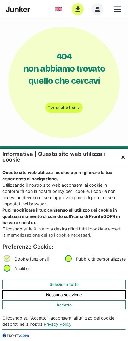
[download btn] (78, 9)
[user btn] (97, 9)
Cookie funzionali (31, 258)
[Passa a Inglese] (59, 9)
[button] (118, 9)
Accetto (64, 305)
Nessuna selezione (64, 294)
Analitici (21, 268)
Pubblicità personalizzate (101, 258)
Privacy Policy (57, 324)
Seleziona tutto (64, 284)
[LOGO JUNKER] (18, 9)
